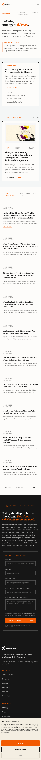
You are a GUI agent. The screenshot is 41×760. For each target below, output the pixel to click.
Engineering (6, 716)
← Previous (7, 487)
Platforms (5, 683)
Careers (5, 692)
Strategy (5, 708)
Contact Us (6, 696)
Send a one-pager (15, 620)
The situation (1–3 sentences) (16, 597)
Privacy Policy (19, 615)
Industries (5, 679)
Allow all (20, 743)
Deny (20, 755)
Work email (9, 569)
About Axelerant (7, 675)
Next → (35, 487)
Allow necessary (20, 749)
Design (4, 712)
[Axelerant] (7, 4)
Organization (10, 578)
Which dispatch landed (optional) (17, 588)
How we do (6, 687)
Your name (9, 559)
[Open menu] (38, 4)
